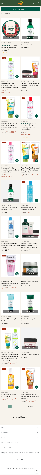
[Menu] (2, 3)
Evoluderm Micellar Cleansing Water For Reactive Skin (28, 128)
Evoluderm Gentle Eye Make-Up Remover (28, 208)
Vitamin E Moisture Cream (30, 354)
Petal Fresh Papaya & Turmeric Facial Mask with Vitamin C (30, 396)
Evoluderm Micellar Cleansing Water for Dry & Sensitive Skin (10, 170)
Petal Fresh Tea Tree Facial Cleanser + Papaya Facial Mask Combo (30, 170)
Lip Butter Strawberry (8, 47)
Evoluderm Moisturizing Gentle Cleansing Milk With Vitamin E (10, 245)
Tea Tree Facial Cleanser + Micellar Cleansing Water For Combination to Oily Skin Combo (10, 357)
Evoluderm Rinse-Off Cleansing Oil (8, 395)
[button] (33, 3)
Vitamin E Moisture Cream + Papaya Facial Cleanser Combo (30, 85)
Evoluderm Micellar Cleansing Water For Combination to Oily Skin (9, 85)
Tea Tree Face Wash (28, 45)
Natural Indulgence (17, 468)
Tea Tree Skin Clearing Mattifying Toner (9, 208)
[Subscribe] (38, 448)
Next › (30, 406)
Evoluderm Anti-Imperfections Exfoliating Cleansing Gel (9, 283)
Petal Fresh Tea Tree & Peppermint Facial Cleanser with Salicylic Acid (9, 126)
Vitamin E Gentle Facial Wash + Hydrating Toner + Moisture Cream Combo (30, 245)
